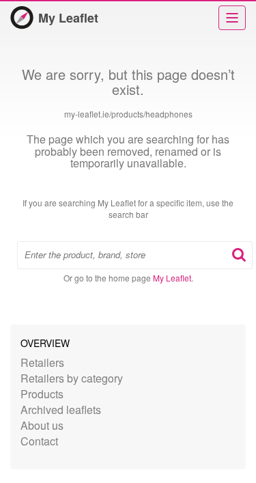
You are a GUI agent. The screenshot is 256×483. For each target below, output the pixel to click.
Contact (39, 441)
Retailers (42, 362)
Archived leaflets (60, 409)
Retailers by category (71, 378)
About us (41, 425)
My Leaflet (68, 18)
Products (41, 394)
